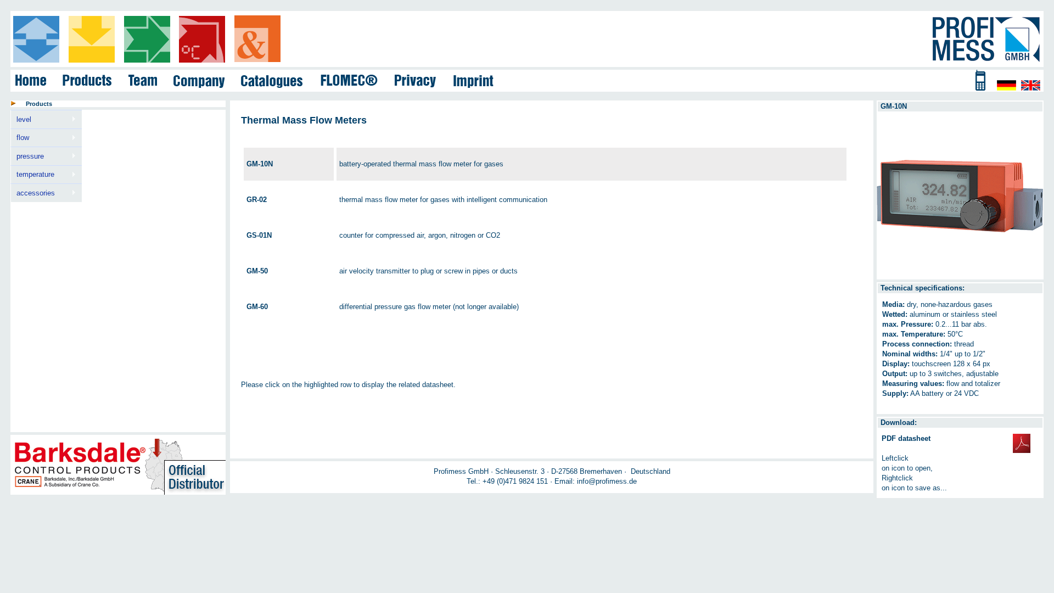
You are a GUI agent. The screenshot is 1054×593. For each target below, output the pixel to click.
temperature (32, 174)
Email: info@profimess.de (595, 481)
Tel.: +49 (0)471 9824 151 (507, 481)
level (20, 119)
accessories (32, 193)
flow (19, 137)
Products (39, 103)
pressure (27, 156)
